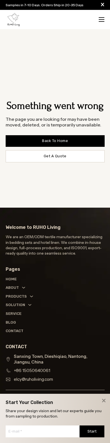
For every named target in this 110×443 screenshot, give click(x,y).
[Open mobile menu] (101, 19)
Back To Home (55, 141)
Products (16, 296)
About (12, 287)
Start (91, 431)
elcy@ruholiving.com (33, 379)
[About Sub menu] (23, 287)
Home (11, 279)
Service (11, 313)
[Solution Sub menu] (30, 305)
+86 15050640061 (32, 370)
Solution (15, 305)
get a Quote (55, 156)
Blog (11, 322)
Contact (11, 331)
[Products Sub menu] (31, 296)
